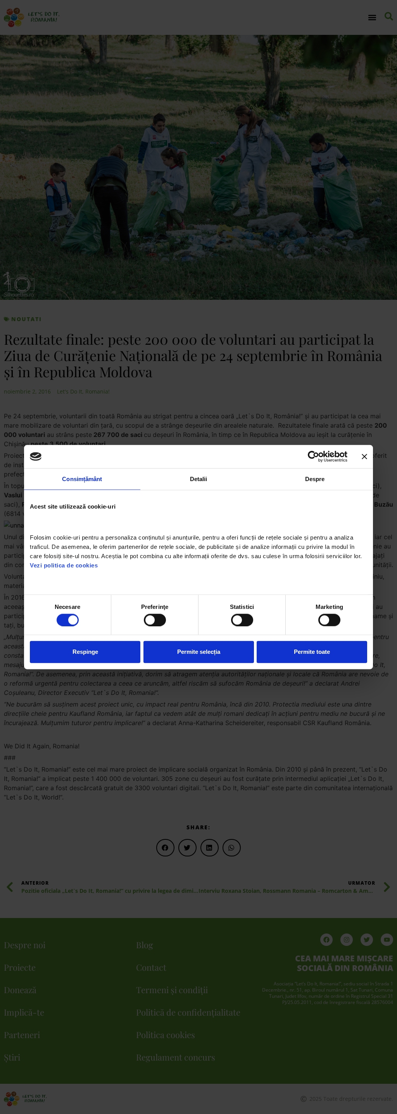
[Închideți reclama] (364, 456)
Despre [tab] (315, 479)
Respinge (85, 651)
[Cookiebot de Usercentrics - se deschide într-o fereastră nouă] (313, 456)
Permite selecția (198, 651)
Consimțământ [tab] (82, 479)
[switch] (155, 620)
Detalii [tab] (198, 479)
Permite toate (312, 651)
